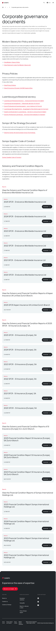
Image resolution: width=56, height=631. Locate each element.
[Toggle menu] (53, 2)
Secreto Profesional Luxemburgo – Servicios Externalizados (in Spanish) (24, 114)
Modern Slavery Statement (21, 623)
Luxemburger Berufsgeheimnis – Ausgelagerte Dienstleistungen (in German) (26, 109)
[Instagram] (38, 602)
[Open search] (44, 2)
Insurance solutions (22, 599)
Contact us (5, 601)
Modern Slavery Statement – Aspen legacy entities (31, 622)
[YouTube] (38, 605)
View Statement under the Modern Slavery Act (17, 65)
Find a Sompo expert (23, 611)
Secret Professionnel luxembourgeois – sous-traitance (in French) (23, 106)
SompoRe (22, 603)
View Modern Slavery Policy (12, 62)
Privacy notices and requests (9, 622)
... (7, 7)
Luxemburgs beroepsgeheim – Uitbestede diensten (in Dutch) (22, 103)
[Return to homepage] (5, 2)
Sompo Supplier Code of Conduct (11, 157)
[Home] (3, 7)
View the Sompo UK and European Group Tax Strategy (20, 132)
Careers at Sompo (6, 604)
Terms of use (3, 622)
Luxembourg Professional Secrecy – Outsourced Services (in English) (24, 100)
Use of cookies (15, 622)
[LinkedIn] (38, 598)
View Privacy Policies (10, 85)
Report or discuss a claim (24, 606)
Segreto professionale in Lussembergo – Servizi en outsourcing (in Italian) (25, 112)
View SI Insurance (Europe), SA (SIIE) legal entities (18, 88)
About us (4, 598)
